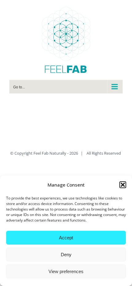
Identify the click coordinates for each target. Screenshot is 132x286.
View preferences (66, 271)
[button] (123, 185)
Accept (66, 237)
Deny (66, 254)
